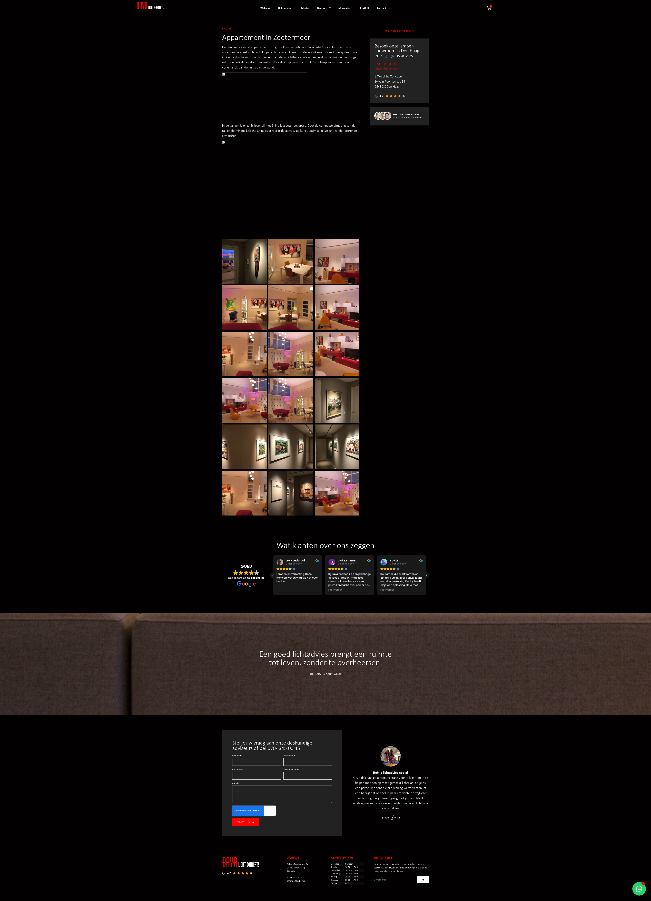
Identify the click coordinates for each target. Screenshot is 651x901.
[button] (426, 575)
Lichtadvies (284, 8)
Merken (305, 8)
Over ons (322, 8)
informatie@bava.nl (388, 69)
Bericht (236, 783)
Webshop (265, 8)
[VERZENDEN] (423, 879)
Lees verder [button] (283, 589)
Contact (381, 8)
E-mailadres (238, 769)
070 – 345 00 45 (386, 64)
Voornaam (237, 755)
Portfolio (365, 8)
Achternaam (289, 755)
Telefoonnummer (291, 769)
